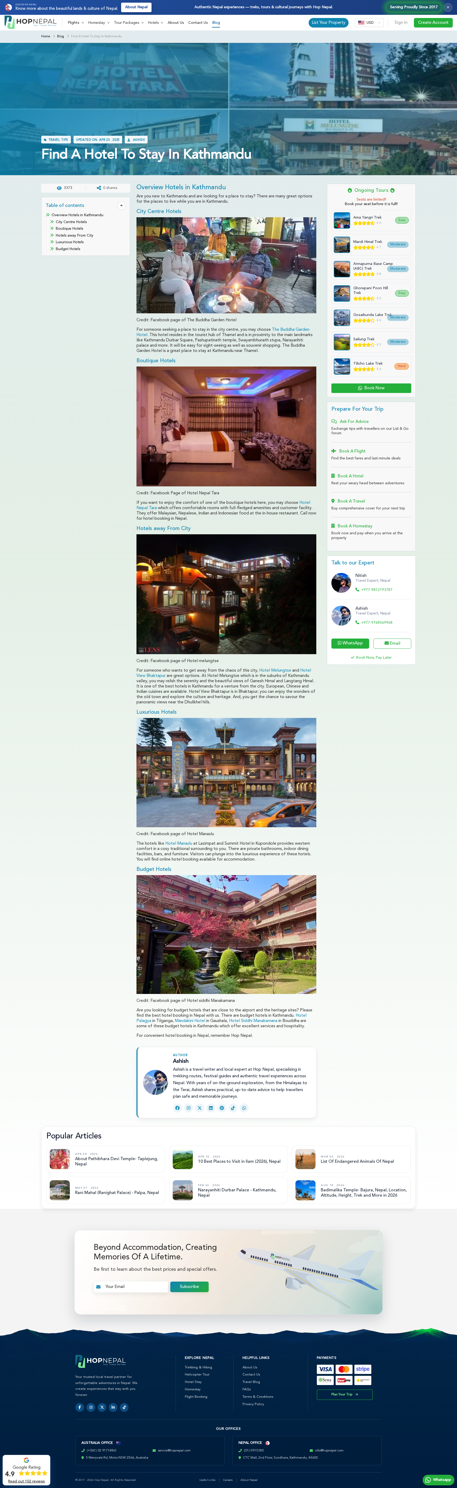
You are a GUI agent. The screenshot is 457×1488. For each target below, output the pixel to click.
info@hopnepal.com (329, 1450)
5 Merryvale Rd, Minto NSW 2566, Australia (117, 1457)
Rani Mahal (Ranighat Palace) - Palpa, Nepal (117, 1193)
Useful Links (207, 1480)
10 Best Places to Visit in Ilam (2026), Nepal (239, 1162)
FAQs (247, 1389)
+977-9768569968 (376, 623)
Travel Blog (251, 1382)
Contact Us (198, 23)
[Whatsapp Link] (244, 1107)
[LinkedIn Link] (210, 1107)
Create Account (433, 23)
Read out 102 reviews (26, 1481)
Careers (228, 1480)
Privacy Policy (253, 1404)
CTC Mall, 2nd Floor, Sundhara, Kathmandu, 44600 (280, 1457)
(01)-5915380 (254, 1450)
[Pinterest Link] (221, 1107)
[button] (76, 23)
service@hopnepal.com (174, 1450)
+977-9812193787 (376, 590)
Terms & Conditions (258, 1397)
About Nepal (136, 7)
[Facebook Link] (177, 1107)
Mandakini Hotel (190, 1021)
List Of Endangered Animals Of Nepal (357, 1162)
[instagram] (90, 1407)
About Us (176, 23)
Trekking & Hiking (198, 1367)
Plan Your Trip (342, 1394)
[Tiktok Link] (233, 1107)
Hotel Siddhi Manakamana (253, 1021)
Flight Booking (196, 1397)
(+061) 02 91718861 (102, 1450)
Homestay (192, 1389)
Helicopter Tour (197, 1374)
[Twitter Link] (199, 1107)
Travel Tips (58, 140)
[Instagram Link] (188, 1107)
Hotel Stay (193, 1382)
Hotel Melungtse (275, 670)
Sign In (401, 23)
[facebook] (79, 1407)
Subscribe (189, 1287)
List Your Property (328, 23)
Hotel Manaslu (178, 844)
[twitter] (102, 1407)
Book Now (374, 388)
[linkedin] (113, 1407)
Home (45, 36)
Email (394, 643)
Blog (216, 23)
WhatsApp (352, 643)
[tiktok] (124, 1407)
